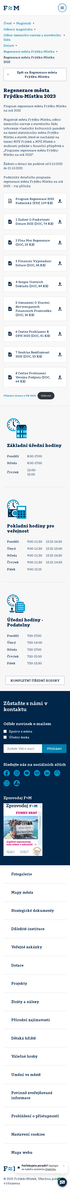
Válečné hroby (24, 1056)
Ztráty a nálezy (25, 1002)
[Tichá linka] (57, 773)
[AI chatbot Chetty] (62, 1182)
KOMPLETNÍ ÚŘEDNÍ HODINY (35, 680)
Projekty (19, 983)
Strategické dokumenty (32, 910)
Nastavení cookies (28, 1134)
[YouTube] (27, 773)
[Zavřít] (63, 1165)
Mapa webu (21, 1152)
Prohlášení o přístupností (35, 1116)
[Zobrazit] (7, 783)
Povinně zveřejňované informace (31, 1095)
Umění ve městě (26, 1074)
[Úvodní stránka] (11, 8)
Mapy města (22, 892)
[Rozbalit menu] (62, 8)
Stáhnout (46, 395)
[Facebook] (7, 773)
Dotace (17, 965)
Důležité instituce (28, 929)
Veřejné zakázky (26, 947)
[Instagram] (17, 773)
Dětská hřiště (23, 1038)
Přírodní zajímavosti (30, 1020)
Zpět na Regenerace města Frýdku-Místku (37, 75)
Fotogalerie (21, 874)
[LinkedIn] (47, 773)
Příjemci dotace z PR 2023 (20, 395)
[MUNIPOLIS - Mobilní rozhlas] (37, 773)
